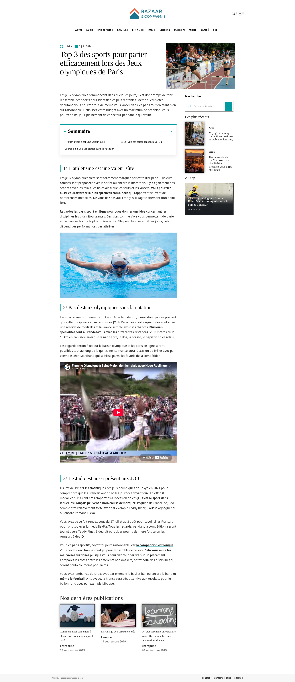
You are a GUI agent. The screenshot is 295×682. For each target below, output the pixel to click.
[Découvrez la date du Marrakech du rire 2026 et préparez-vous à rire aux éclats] (194, 161)
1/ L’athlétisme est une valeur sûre (85, 142)
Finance (106, 637)
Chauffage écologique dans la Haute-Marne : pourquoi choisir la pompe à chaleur (208, 201)
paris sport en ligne (92, 211)
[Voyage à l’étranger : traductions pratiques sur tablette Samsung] (194, 133)
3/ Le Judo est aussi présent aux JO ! (141, 142)
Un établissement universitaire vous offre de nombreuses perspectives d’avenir (159, 636)
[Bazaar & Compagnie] (147, 13)
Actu (211, 128)
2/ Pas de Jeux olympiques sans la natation (89, 148)
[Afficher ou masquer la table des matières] (131, 131)
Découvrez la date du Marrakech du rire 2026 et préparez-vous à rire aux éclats (220, 163)
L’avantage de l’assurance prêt (118, 631)
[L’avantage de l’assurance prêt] (118, 615)
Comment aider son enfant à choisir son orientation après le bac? (77, 636)
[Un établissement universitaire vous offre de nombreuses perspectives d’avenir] (159, 615)
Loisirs (212, 152)
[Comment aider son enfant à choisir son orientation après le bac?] (77, 615)
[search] (233, 13)
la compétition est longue (154, 545)
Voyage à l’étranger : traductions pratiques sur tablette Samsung (221, 136)
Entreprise (67, 645)
